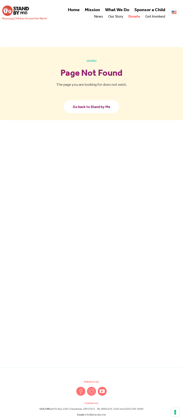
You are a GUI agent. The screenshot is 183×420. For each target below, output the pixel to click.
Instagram (91, 391)
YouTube (102, 391)
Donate (134, 16)
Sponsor (149, 9)
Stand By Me (15, 10)
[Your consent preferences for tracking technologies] (175, 412)
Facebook (80, 391)
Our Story (115, 16)
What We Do (117, 9)
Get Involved (155, 16)
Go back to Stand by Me (91, 106)
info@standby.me (95, 414)
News (98, 16)
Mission (92, 9)
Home (74, 9)
